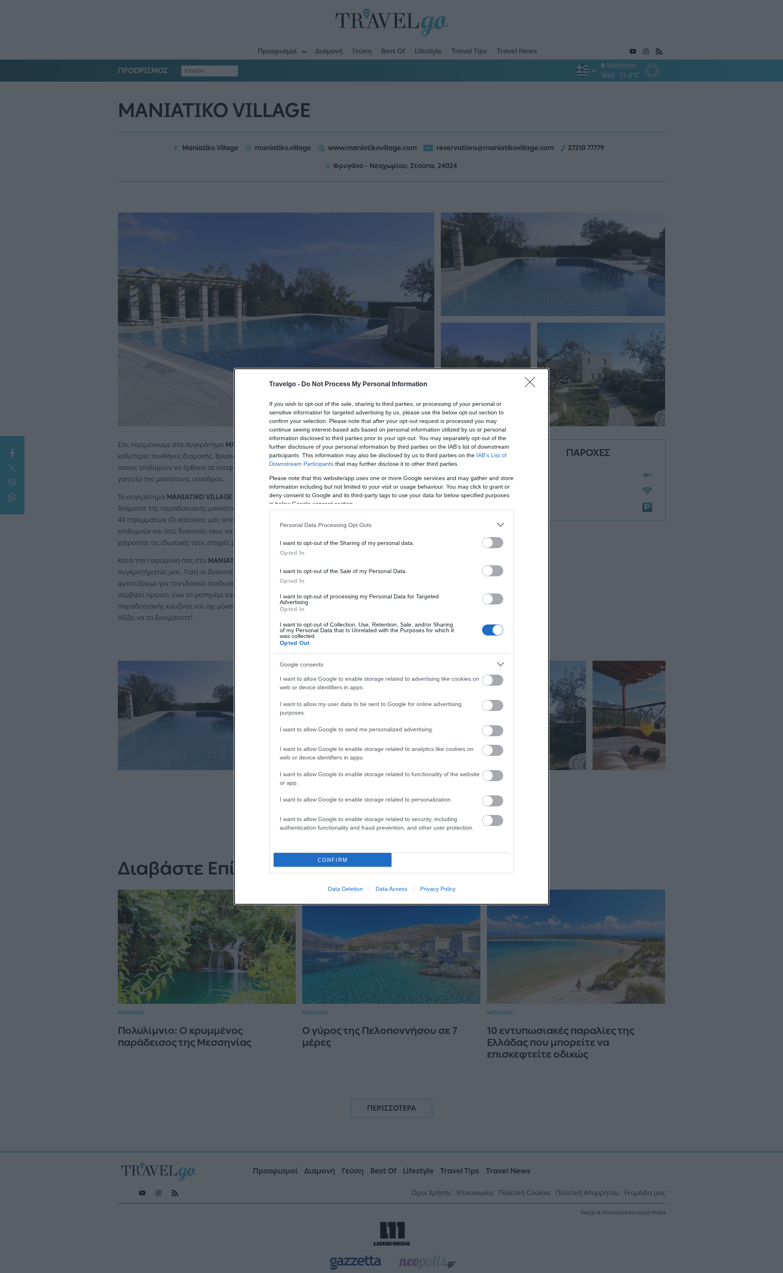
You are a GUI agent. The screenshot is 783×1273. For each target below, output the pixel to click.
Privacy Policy (438, 889)
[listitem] (391, 524)
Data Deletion (345, 889)
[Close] (532, 384)
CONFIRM (333, 860)
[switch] (492, 542)
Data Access (391, 889)
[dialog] (391, 636)
